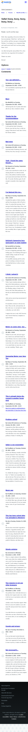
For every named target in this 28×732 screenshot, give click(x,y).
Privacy (15, 716)
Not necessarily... (12, 650)
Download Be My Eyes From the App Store (7, 696)
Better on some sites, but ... (16, 327)
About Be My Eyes (6, 693)
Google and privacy (13, 626)
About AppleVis (5, 685)
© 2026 (21, 714)
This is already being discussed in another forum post (15, 398)
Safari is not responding (14, 445)
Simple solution (11, 549)
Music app (9, 490)
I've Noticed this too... (14, 192)
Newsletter (4, 700)
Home (2, 12)
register (9, 69)
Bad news (9, 141)
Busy (7, 99)
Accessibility (6, 716)
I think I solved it (12, 274)
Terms (11, 716)
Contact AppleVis (6, 706)
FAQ (2, 703)
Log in (3, 69)
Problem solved (11, 419)
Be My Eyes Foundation (8, 688)
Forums (10, 12)
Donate (3, 690)
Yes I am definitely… (13, 80)
